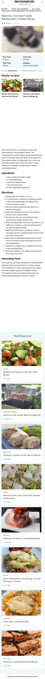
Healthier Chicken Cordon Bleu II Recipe (21, 455)
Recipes (5, 9)
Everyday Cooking (10, 412)
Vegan (5, 492)
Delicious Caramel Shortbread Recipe (20, 662)
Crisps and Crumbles (19, 9)
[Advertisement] (22, 123)
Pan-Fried (7, 618)
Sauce (5, 575)
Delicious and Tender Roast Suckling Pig (21, 415)
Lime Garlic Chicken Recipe (16, 622)
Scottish (6, 658)
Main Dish (7, 452)
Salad (5, 369)
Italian (6, 535)
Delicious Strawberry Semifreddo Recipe (21, 538)
